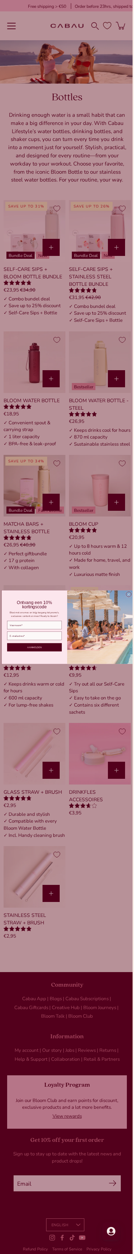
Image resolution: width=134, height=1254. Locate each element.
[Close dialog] (126, 594)
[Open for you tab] (105, 1231)
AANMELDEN (31, 647)
